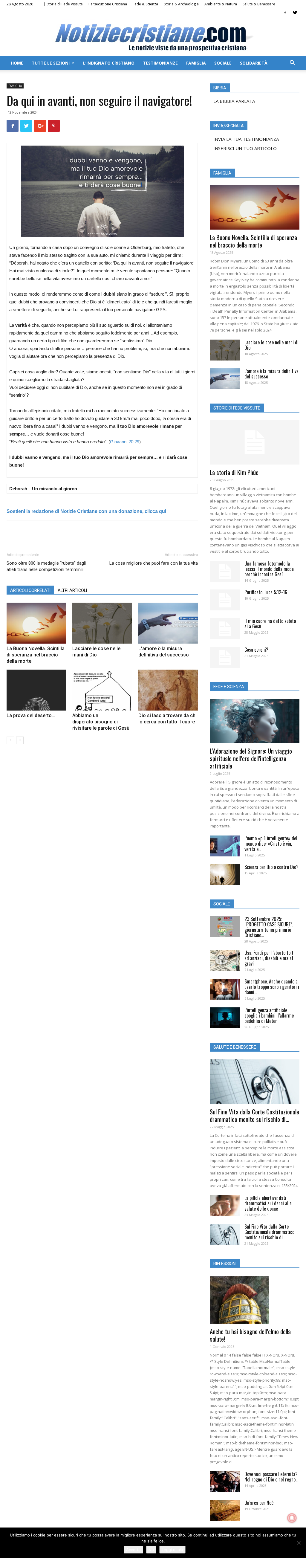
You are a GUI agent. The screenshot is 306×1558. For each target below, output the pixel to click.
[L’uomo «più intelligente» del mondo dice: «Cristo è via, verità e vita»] (225, 845)
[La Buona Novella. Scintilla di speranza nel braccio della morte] (36, 623)
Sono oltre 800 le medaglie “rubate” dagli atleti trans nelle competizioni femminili (46, 566)
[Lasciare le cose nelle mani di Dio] (102, 623)
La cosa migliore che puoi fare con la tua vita (153, 563)
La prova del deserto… (31, 715)
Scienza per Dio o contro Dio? (271, 866)
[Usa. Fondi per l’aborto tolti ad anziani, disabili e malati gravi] (225, 960)
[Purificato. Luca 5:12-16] (225, 599)
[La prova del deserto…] (36, 690)
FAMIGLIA (196, 63)
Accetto (133, 1549)
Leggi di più (172, 1549)
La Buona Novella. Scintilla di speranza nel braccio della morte (36, 655)
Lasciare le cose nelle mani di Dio (271, 345)
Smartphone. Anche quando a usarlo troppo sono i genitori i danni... (271, 987)
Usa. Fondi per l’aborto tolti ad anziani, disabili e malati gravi (269, 958)
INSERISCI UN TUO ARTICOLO (245, 148)
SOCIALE (223, 63)
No (151, 1549)
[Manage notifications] (292, 1518)
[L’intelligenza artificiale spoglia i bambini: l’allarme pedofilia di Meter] (225, 1017)
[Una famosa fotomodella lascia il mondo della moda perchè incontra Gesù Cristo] (225, 571)
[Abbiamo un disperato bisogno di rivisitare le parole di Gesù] (102, 690)
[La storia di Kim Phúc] (254, 442)
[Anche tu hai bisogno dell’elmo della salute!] (254, 1300)
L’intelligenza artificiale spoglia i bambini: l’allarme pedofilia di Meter (269, 1015)
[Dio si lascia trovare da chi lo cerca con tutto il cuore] (168, 690)
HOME (17, 63)
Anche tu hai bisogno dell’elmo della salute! (250, 1335)
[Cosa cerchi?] (225, 657)
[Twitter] (294, 12)
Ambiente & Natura (220, 4)
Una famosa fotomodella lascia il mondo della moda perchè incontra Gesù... (269, 569)
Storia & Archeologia (181, 4)
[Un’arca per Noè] (225, 1510)
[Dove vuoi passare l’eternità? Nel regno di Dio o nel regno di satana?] (225, 1481)
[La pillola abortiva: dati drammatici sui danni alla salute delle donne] (225, 1205)
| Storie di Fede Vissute (63, 4)
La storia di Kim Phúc (234, 472)
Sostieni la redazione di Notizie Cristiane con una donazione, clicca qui (86, 511)
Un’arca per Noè (258, 1502)
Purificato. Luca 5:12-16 (265, 592)
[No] (299, 1543)
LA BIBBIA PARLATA (234, 101)
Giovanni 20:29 (124, 441)
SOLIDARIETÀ (253, 63)
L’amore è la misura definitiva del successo (271, 373)
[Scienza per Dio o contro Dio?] (225, 874)
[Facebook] (285, 12)
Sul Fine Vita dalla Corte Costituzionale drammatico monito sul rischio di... (254, 1115)
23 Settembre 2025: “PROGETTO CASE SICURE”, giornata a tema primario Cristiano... (268, 927)
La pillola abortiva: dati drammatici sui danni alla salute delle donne (268, 1203)
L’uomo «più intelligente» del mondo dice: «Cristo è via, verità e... (270, 844)
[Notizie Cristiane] (153, 36)
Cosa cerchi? (256, 649)
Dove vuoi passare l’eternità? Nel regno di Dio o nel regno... (271, 1476)
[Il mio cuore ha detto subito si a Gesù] (225, 628)
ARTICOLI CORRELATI (30, 590)
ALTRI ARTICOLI (72, 590)
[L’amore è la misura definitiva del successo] (168, 623)
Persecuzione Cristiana (107, 4)
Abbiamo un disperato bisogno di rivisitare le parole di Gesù (100, 722)
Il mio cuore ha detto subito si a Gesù (270, 623)
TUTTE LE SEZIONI (51, 63)
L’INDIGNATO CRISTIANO (108, 63)
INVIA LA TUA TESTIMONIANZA (246, 139)
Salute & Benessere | (260, 4)
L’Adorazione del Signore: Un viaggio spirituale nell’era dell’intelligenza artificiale (251, 758)
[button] (292, 63)
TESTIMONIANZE (160, 63)
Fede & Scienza (145, 4)
